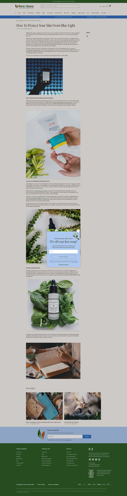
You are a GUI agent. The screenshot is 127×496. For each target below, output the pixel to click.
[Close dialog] (78, 230)
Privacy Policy (74, 261)
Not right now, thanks (63, 264)
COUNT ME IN (63, 257)
